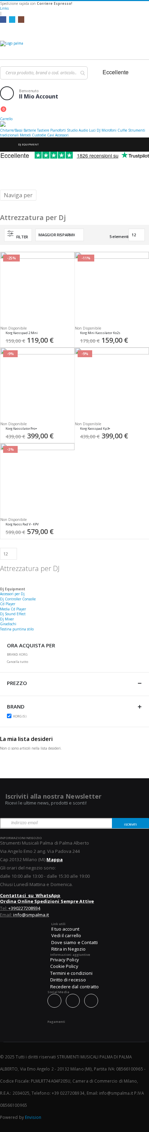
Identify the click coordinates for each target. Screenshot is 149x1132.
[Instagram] (21, 19)
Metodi (25, 135)
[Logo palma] (74, 48)
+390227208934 (24, 908)
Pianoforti (58, 130)
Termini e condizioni (71, 973)
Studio (72, 130)
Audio (83, 130)
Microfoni (109, 130)
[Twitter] (12, 19)
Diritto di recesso (68, 980)
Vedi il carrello (66, 935)
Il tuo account (65, 929)
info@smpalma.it (31, 915)
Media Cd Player (13, 609)
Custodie (39, 135)
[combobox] (44, 72)
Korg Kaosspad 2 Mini (22, 333)
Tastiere (43, 130)
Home (5, 144)
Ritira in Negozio (68, 949)
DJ (98, 130)
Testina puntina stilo (17, 629)
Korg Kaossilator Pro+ (21, 429)
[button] (66, 335)
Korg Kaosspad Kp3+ (95, 429)
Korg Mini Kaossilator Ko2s (100, 333)
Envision (33, 1117)
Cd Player (7, 603)
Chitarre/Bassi (11, 130)
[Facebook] (3, 19)
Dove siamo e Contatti (74, 942)
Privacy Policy (64, 960)
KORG (20, 716)
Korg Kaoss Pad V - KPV (22, 524)
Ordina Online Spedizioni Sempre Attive (47, 901)
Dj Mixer (7, 619)
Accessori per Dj (12, 593)
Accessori (62, 135)
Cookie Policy (64, 966)
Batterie (30, 130)
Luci (92, 130)
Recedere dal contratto (74, 986)
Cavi (50, 135)
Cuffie (122, 130)
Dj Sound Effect (13, 613)
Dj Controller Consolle (18, 599)
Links (4, 8)
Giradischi (8, 623)
